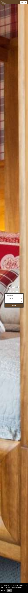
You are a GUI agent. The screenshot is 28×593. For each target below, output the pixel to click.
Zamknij (9, 590)
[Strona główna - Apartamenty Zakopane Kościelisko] (3, 3)
